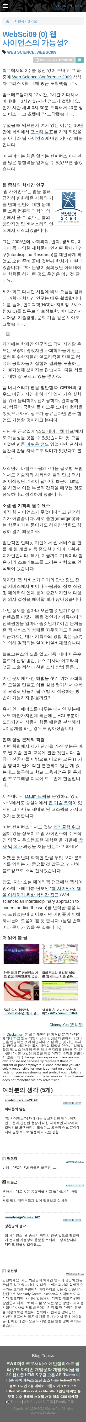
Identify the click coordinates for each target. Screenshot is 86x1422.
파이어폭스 (24, 1380)
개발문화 (43, 1369)
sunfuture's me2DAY (21, 1100)
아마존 (27, 1369)
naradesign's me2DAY (22, 1217)
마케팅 (73, 1397)
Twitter (69, 1375)
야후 (19, 1397)
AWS (11, 1363)
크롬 (49, 1386)
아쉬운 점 (35, 444)
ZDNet (10, 1391)
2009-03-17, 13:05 (72, 1103)
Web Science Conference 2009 (42, 77)
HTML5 (31, 1375)
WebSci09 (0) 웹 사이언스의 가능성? (35, 38)
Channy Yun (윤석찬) (66, 1025)
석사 (17, 846)
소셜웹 (39, 1397)
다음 (55, 1380)
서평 (48, 1397)
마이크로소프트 (65, 1386)
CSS (63, 1397)
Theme (15, 1402)
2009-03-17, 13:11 (75, 1162)
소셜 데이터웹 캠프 (55, 431)
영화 (56, 1397)
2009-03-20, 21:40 (75, 1274)
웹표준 (18, 1375)
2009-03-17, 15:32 (72, 1220)
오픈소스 (42, 1380)
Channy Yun (53, 1408)
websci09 (46, 52)
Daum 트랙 (35, 796)
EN (69, 6)
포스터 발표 (42, 131)
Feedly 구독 (65, 1402)
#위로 (28, 1402)
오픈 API (54, 1375)
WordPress (25, 1391)
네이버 (40, 1386)
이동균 (12, 1182)
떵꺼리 (12, 1158)
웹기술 (32, 21)
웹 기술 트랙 (60, 802)
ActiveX (66, 1380)
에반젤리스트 (61, 1363)
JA (74, 6)
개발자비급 (63, 1369)
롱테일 (28, 1397)
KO (79, 6)
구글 (42, 1375)
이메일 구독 (44, 1402)
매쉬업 (71, 1391)
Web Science (21, 52)
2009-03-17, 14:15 (75, 1185)
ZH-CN (61, 6)
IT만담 (60, 1391)
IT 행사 (19, 21)
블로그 (14, 1386)
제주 (76, 1380)
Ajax (38, 1391)
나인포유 (27, 1386)
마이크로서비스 (32, 1363)
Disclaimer (14, 1034)
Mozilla (49, 1391)
